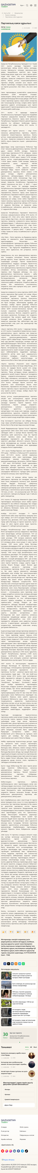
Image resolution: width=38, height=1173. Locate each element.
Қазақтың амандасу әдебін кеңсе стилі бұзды (13, 1054)
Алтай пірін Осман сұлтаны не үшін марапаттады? (14, 1072)
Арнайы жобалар (6, 1139)
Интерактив (4, 1135)
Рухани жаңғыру (10, 15)
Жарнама (23, 1139)
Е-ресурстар (5, 1131)
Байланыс (23, 1131)
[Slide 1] (18, 1042)
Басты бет (7, 13)
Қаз (21, 5)
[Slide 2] (19, 1042)
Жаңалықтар (19, 13)
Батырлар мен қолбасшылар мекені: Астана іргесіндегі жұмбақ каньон (13, 1063)
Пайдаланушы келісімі (27, 1135)
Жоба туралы (24, 1127)
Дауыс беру (8, 1105)
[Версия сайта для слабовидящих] (31, 5)
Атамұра (4, 1127)
